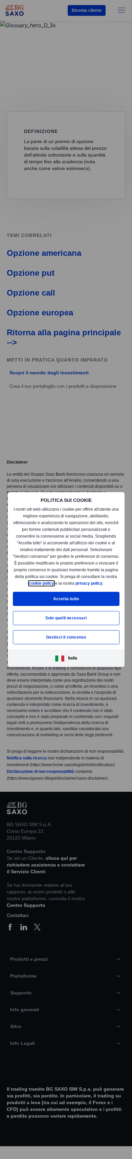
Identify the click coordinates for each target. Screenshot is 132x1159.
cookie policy (67, 579)
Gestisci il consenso (66, 640)
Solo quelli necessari (66, 621)
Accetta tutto (66, 602)
